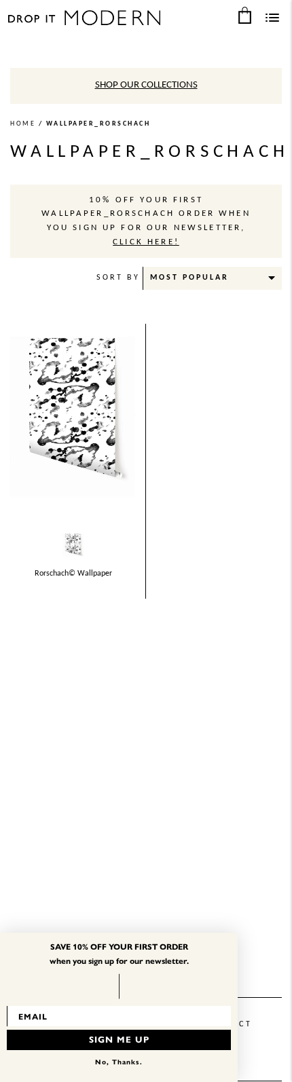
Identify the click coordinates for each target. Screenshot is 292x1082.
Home (22, 124)
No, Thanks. (119, 1062)
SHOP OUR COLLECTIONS (146, 85)
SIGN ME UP (119, 1039)
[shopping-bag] (244, 15)
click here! (146, 242)
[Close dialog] (230, 940)
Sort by (118, 278)
